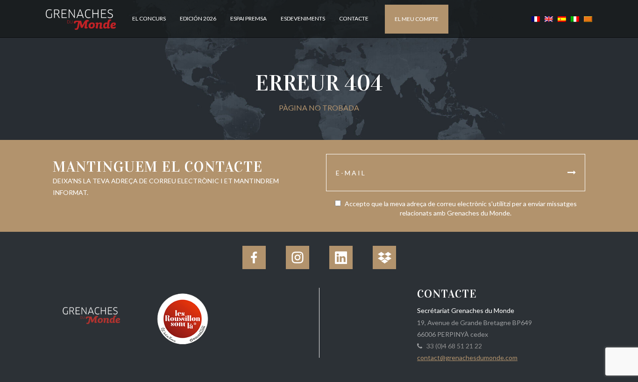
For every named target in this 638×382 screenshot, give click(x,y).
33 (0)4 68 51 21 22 (453, 346)
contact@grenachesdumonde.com (467, 357)
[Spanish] (561, 18)
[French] (535, 18)
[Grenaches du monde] (91, 314)
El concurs (149, 18)
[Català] (586, 18)
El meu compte (417, 18)
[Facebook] (254, 257)
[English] (548, 18)
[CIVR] (182, 318)
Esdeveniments (303, 18)
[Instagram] (297, 257)
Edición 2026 (198, 18)
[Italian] (574, 18)
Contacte (354, 18)
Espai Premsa (248, 18)
